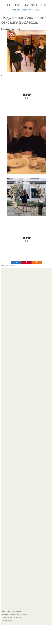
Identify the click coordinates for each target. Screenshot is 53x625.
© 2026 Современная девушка (11, 611)
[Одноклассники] (37, 262)
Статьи (36, 9)
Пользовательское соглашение (18, 614)
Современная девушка (26, 5)
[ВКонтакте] (16, 262)
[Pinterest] (26, 262)
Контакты (5, 614)
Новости (26, 9)
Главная (16, 9)
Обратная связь (7, 620)
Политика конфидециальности (11, 617)
